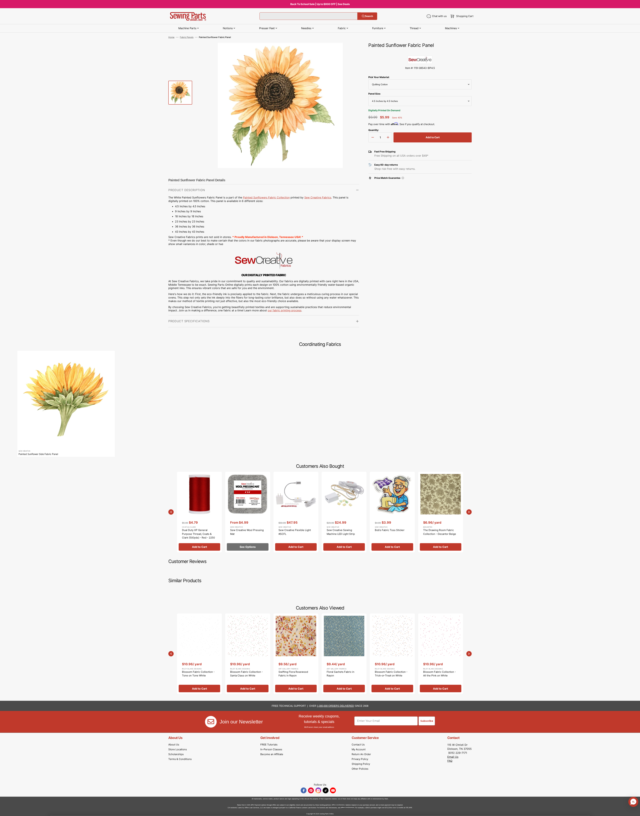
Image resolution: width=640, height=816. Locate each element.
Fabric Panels (187, 37)
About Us (173, 744)
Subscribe (426, 720)
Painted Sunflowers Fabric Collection (266, 197)
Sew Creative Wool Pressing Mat (247, 531)
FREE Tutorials (269, 744)
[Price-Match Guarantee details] (402, 178)
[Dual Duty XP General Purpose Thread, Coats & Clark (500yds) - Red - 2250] (199, 512)
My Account (359, 749)
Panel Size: (374, 93)
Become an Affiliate (271, 754)
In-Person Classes (271, 749)
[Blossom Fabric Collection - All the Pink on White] (440, 654)
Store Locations (177, 749)
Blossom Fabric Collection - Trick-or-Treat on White (391, 673)
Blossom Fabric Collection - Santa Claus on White (246, 673)
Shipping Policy (361, 763)
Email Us (452, 756)
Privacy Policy (360, 759)
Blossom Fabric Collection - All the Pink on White (439, 673)
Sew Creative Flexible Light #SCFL (294, 531)
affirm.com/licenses (347, 807)
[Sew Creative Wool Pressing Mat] (247, 512)
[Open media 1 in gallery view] (351, 50)
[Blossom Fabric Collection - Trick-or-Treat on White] (392, 654)
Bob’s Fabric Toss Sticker (389, 530)
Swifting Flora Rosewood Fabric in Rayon (293, 673)
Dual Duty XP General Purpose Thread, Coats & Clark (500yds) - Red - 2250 (198, 533)
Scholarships (176, 754)
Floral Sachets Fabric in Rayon (340, 673)
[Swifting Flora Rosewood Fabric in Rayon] (296, 654)
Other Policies (360, 768)
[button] (461, 16)
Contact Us (358, 744)
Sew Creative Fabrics (317, 197)
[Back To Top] (635, 811)
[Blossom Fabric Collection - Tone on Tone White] (199, 654)
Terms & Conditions (180, 759)
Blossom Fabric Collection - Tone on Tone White (198, 673)
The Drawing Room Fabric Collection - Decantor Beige (439, 531)
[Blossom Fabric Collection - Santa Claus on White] (247, 654)
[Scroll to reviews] (420, 52)
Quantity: (373, 130)
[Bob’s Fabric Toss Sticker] (392, 512)
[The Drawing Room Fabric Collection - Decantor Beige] (440, 512)
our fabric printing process (284, 310)
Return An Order (361, 754)
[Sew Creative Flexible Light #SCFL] (296, 512)
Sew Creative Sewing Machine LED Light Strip (341, 531)
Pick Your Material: (379, 77)
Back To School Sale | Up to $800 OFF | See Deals (320, 4)
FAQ (449, 760)
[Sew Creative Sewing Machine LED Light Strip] (344, 512)
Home (171, 37)
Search (369, 16)
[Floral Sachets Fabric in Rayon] (344, 654)
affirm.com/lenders (338, 805)
